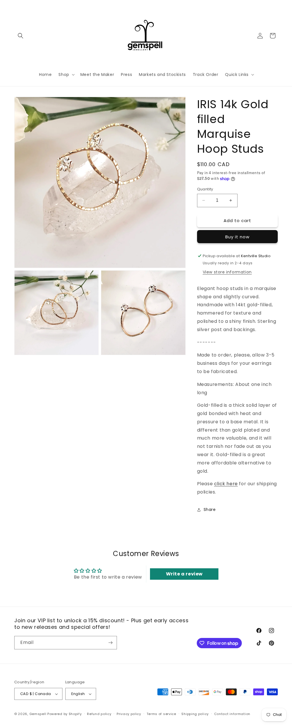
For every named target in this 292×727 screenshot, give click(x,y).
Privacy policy (129, 714)
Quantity (205, 189)
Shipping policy (195, 714)
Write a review (184, 574)
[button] (20, 35)
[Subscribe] (110, 642)
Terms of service (161, 714)
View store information (227, 272)
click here (226, 483)
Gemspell (37, 714)
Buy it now (237, 237)
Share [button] (210, 509)
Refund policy (99, 714)
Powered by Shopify (64, 714)
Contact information (232, 714)
